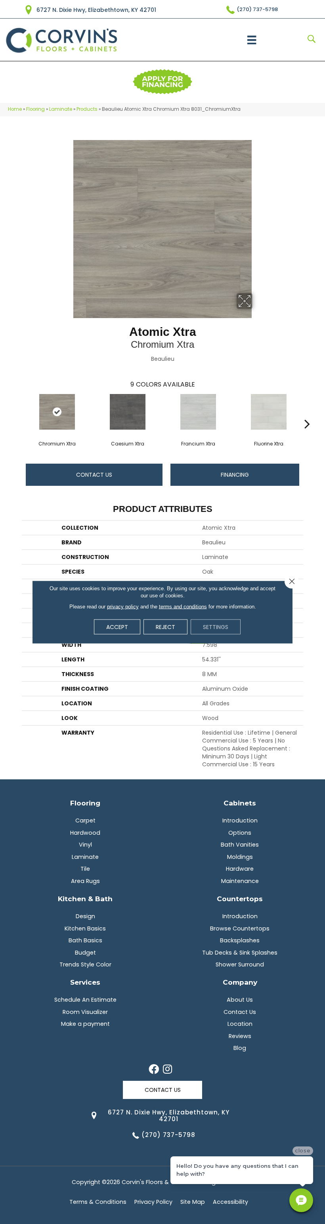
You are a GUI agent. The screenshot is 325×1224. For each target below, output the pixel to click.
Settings (215, 627)
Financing (235, 475)
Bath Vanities (240, 845)
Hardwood (85, 833)
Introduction (240, 820)
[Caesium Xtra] (127, 412)
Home (15, 109)
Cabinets (240, 803)
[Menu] (251, 40)
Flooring (35, 109)
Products (87, 109)
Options (239, 833)
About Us (240, 1000)
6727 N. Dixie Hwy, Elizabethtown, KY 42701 (96, 10)
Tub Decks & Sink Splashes (239, 953)
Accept (117, 627)
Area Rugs (85, 881)
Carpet (85, 820)
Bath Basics (85, 940)
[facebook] (154, 1069)
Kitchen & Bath (85, 898)
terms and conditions (183, 607)
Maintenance (240, 881)
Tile (85, 869)
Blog (239, 1048)
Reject (165, 627)
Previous (18, 412)
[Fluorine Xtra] (268, 412)
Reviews (240, 1036)
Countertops (240, 898)
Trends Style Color (85, 964)
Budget (85, 953)
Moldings (240, 857)
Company (240, 982)
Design (85, 916)
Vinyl (85, 845)
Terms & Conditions (97, 1202)
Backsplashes (240, 940)
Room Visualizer (85, 1012)
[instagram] (167, 1069)
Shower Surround (240, 964)
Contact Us (94, 475)
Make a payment (85, 1024)
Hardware (240, 869)
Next (307, 412)
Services (85, 982)
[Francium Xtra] (198, 412)
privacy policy (123, 607)
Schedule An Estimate (85, 1000)
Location (240, 1024)
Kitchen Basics (85, 928)
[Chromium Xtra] (57, 412)
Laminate (60, 109)
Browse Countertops (240, 928)
